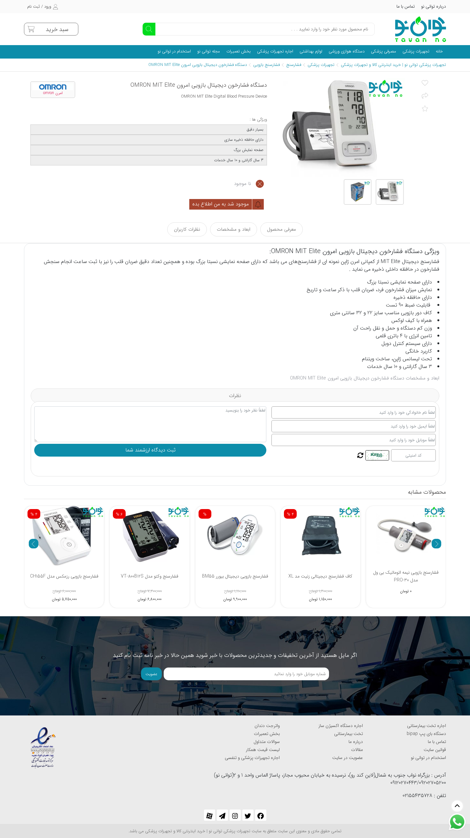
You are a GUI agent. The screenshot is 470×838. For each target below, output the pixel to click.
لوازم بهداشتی (311, 51)
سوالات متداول (267, 741)
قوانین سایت (435, 749)
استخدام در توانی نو (174, 51)
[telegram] (222, 815)
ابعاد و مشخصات (233, 229)
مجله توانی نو (208, 51)
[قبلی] (33, 543)
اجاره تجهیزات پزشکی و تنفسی (252, 757)
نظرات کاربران (187, 229)
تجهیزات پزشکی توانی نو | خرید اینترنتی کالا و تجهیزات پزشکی (393, 64)
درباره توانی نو (433, 6)
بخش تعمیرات (238, 51)
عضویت (151, 674)
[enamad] (43, 745)
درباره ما (356, 741)
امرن (354, 262)
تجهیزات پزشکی (416, 51)
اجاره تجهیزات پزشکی (275, 51)
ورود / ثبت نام (39, 6)
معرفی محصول (281, 229)
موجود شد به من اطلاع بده (221, 204)
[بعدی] (436, 543)
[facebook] (260, 815)
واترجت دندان (267, 725)
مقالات (357, 749)
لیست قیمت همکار (263, 749)
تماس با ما (405, 6)
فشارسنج (293, 64)
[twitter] (248, 815)
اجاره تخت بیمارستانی (426, 725)
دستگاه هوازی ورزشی (346, 51)
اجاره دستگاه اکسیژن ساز (340, 725)
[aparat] (209, 815)
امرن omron (53, 93)
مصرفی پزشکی (383, 51)
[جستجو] (149, 29)
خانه (439, 51)
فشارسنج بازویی (266, 64)
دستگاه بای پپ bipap (426, 733)
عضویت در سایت (347, 757)
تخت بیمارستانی (348, 733)
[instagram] (235, 815)
